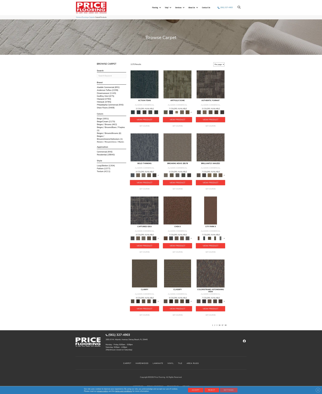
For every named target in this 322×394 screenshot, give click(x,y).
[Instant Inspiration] (220, 175)
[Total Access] (189, 175)
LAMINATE (158, 363)
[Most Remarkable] (171, 112)
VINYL (171, 363)
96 (219, 325)
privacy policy (102, 391)
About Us (191, 7)
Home (78, 17)
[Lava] (143, 175)
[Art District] (176, 238)
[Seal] (154, 175)
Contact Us (206, 7)
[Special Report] (171, 175)
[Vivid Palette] (187, 112)
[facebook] (244, 341)
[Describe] (143, 301)
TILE (180, 363)
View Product (144, 119)
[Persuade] (149, 301)
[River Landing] (171, 238)
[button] (160, 7)
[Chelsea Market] (177, 210)
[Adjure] (154, 301)
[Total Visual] (209, 301)
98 (225, 325)
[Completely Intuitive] (209, 175)
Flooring (155, 7)
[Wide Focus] (204, 301)
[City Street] (156, 112)
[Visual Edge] (211, 84)
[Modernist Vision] (176, 112)
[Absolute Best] (215, 301)
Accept (196, 390)
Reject (211, 390)
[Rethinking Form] (216, 112)
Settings (229, 390)
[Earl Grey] (150, 112)
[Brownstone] (144, 112)
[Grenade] (138, 175)
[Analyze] (138, 301)
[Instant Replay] (177, 175)
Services (178, 7)
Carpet (91, 17)
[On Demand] (183, 175)
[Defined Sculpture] (204, 112)
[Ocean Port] (138, 112)
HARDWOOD (142, 363)
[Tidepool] (144, 84)
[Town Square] (187, 238)
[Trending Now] (177, 147)
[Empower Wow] (215, 175)
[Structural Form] (222, 112)
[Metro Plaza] (182, 238)
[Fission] (149, 175)
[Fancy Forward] (211, 273)
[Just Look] (220, 301)
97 (222, 325)
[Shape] (144, 147)
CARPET (127, 363)
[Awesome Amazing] (182, 112)
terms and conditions (123, 391)
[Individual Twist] (210, 112)
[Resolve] (144, 273)
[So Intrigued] (211, 147)
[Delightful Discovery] (177, 84)
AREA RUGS (193, 363)
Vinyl (166, 7)
